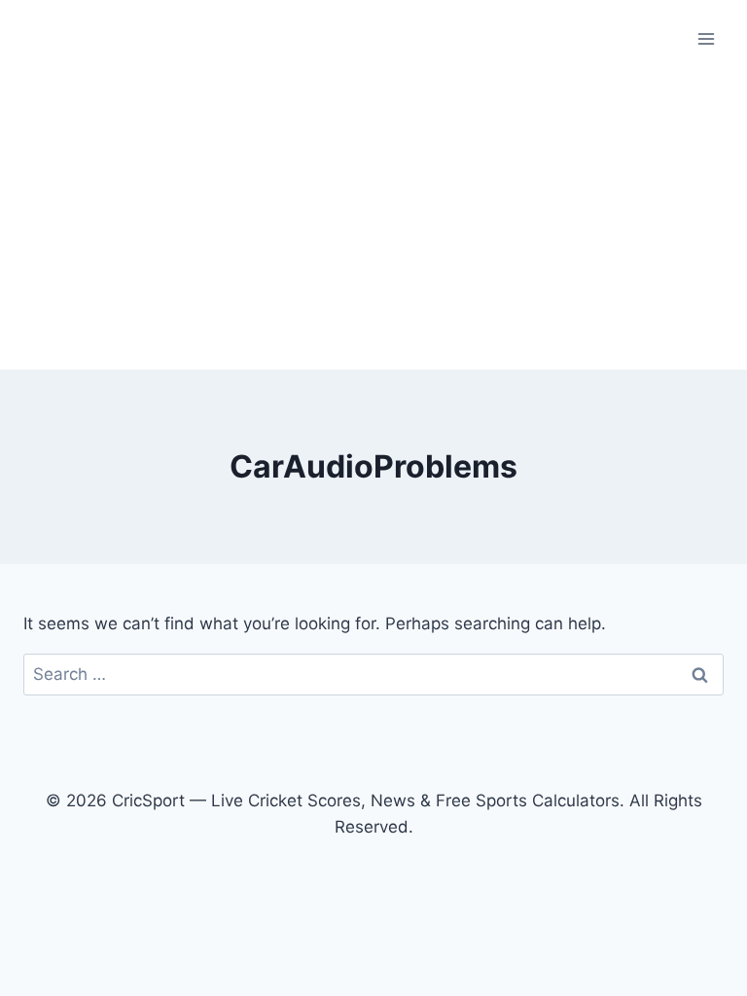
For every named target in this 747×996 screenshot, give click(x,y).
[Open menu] (706, 38)
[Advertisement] (373, 224)
